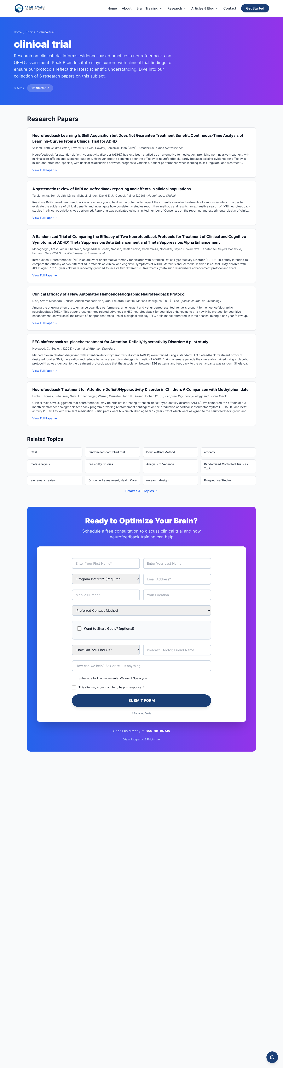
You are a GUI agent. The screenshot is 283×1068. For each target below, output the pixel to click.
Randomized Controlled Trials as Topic (226, 466)
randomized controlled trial (106, 452)
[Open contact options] (272, 1057)
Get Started (255, 8)
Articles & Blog (202, 8)
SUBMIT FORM (141, 700)
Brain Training (147, 8)
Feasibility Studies (100, 464)
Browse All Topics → (141, 491)
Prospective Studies (218, 480)
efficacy (209, 452)
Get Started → (40, 88)
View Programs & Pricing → (141, 739)
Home (112, 8)
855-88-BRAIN (158, 731)
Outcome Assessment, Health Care (112, 480)
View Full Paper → (44, 170)
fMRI (34, 452)
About (127, 8)
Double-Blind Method (160, 452)
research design (157, 480)
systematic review (43, 480)
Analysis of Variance (160, 464)
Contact (229, 8)
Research (174, 8)
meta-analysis (40, 464)
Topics (30, 32)
